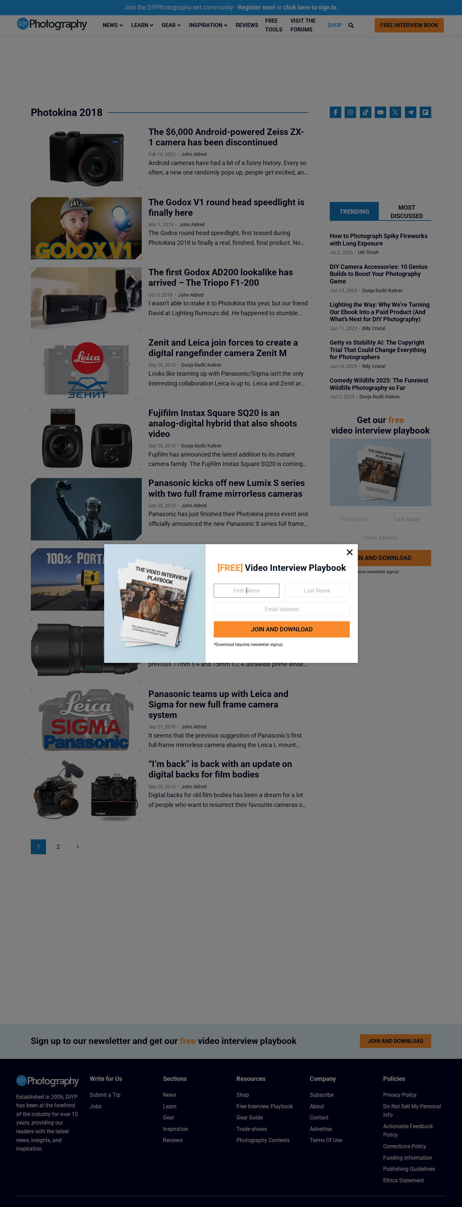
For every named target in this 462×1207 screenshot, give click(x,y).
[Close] (349, 552)
